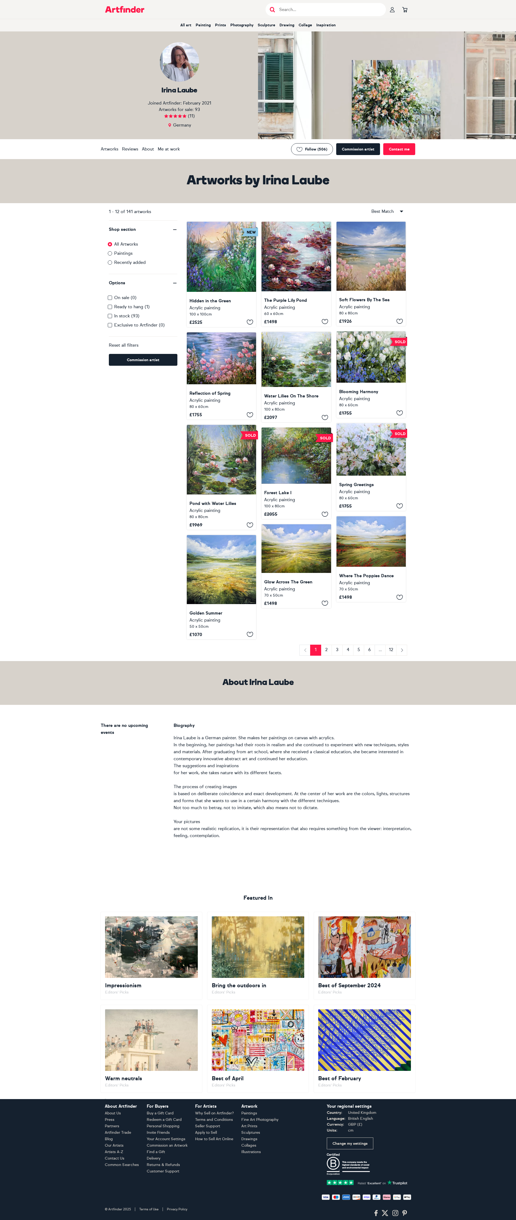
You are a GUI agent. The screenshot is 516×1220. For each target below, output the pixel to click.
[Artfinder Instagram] (395, 1213)
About (148, 149)
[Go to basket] (405, 9)
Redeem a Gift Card (164, 1119)
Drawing (287, 25)
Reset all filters (123, 345)
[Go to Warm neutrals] (151, 1049)
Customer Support (163, 1171)
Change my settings (350, 1143)
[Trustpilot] (367, 1182)
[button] (143, 229)
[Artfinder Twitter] (385, 1213)
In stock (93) (126, 315)
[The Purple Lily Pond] (296, 274)
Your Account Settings (166, 1139)
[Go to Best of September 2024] (364, 956)
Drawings (249, 1139)
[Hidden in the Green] (221, 274)
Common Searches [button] (122, 1164)
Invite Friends (158, 1132)
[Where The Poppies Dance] (371, 559)
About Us (113, 1113)
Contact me (399, 149)
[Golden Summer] (221, 587)
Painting (203, 25)
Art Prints (249, 1126)
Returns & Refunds (163, 1164)
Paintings (123, 253)
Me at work (169, 149)
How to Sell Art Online (214, 1139)
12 (391, 649)
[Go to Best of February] (364, 1049)
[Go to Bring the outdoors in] (258, 956)
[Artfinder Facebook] (376, 1213)
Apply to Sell (206, 1132)
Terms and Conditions (214, 1119)
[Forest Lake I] (296, 473)
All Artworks (126, 244)
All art (185, 25)
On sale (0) (125, 297)
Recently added (130, 262)
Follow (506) (316, 149)
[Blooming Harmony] (371, 374)
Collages (248, 1145)
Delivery (153, 1158)
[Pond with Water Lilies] (221, 477)
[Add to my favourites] (249, 322)
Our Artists (114, 1145)
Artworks (109, 149)
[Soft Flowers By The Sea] (371, 274)
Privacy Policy (177, 1209)
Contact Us (114, 1158)
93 (197, 109)
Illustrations (251, 1152)
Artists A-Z (114, 1152)
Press (109, 1119)
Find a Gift (156, 1152)
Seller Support (207, 1126)
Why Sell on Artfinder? (214, 1113)
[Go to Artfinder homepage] (124, 9)
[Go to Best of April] (258, 1049)
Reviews (130, 149)
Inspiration (326, 25)
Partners (112, 1126)
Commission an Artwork (167, 1145)
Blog (109, 1139)
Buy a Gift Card (160, 1113)
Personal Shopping (163, 1126)
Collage (305, 25)
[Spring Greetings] (371, 467)
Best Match (382, 211)
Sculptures (250, 1132)
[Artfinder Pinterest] (404, 1213)
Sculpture (266, 25)
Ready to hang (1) (132, 306)
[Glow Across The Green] (296, 566)
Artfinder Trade (118, 1132)
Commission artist (358, 149)
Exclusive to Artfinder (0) (139, 325)
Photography (241, 25)
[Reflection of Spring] (221, 376)
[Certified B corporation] (348, 1163)
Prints (220, 25)
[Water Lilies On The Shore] (296, 377)
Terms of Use (149, 1209)
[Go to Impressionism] (151, 956)
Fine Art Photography (259, 1119)
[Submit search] (272, 9)
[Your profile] (392, 9)
